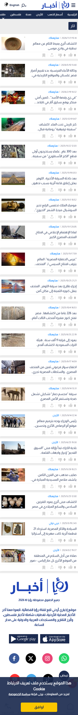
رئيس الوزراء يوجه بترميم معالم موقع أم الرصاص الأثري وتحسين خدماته (56, 425)
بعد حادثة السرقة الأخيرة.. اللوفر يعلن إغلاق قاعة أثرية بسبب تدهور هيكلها (54, 183)
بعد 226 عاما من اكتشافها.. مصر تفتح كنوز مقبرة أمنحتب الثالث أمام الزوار (54, 317)
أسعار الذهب (55, 14)
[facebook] (14, 658)
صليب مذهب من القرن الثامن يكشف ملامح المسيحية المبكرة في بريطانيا (54, 479)
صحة (28, 14)
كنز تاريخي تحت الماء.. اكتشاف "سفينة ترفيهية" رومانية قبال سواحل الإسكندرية (57, 129)
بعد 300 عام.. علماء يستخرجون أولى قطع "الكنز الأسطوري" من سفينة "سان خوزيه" (54, 156)
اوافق (39, 707)
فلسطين (15, 14)
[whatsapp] (64, 658)
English (14, 5)
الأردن (39, 14)
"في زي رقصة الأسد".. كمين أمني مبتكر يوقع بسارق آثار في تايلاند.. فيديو (56, 102)
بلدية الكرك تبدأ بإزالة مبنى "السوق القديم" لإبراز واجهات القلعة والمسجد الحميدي (55, 452)
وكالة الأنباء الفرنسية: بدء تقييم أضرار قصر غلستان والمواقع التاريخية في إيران (53, 75)
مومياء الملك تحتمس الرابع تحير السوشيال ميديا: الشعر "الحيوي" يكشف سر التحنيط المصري (56, 209)
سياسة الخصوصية (19, 694)
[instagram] (47, 658)
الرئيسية (72, 14)
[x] (31, 658)
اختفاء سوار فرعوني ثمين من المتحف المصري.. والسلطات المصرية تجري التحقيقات (53, 371)
